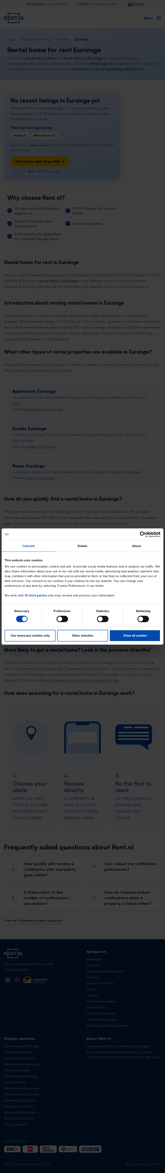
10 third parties (36, 595)
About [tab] (136, 546)
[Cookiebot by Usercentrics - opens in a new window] (142, 534)
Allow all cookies (135, 635)
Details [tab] (83, 546)
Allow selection (82, 635)
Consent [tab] (29, 546)
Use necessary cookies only (30, 635)
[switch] (62, 619)
